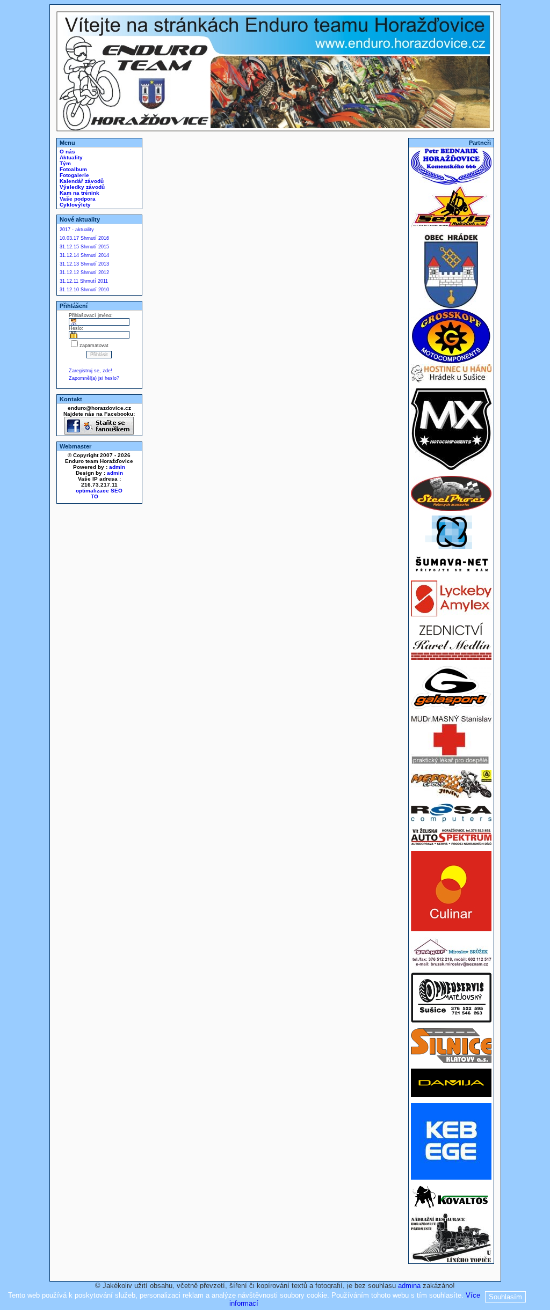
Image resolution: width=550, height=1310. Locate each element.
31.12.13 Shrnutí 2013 (84, 264)
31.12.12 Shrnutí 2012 (84, 272)
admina (409, 1286)
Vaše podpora (77, 199)
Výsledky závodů (81, 187)
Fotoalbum (72, 169)
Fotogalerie (73, 175)
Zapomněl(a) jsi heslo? (94, 378)
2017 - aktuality (77, 229)
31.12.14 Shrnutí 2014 (84, 255)
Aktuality (70, 157)
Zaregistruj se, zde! (90, 370)
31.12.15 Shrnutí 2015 (84, 246)
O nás (66, 151)
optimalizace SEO (99, 491)
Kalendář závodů (81, 181)
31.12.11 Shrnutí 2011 (84, 281)
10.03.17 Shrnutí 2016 (84, 238)
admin (117, 467)
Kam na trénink (78, 193)
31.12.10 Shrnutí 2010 (84, 289)
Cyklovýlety (74, 205)
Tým (64, 163)
